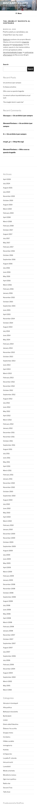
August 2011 (7, 449)
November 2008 (9, 589)
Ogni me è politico (9, 779)
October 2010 (8, 491)
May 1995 (6, 686)
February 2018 (8, 226)
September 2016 (9, 259)
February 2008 (8, 627)
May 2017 (6, 243)
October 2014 (8, 323)
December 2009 (9, 534)
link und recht (8, 762)
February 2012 (8, 424)
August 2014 (7, 327)
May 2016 (6, 276)
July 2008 (6, 605)
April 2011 (6, 466)
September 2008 (9, 597)
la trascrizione (18, 45)
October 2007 (8, 639)
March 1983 (7, 690)
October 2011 (8, 441)
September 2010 (9, 496)
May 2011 (6, 462)
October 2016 (8, 255)
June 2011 (6, 458)
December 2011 (8, 432)
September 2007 (9, 643)
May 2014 (6, 340)
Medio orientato (9, 771)
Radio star (6, 783)
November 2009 (9, 538)
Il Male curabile (8, 741)
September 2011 (9, 445)
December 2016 (9, 251)
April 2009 (7, 567)
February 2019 (8, 213)
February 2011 (8, 475)
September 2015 (9, 306)
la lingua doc (7, 754)
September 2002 (9, 677)
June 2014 (6, 335)
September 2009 (9, 546)
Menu (20, 13)
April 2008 (7, 618)
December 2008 (9, 584)
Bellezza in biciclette (10, 712)
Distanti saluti (15, 3)
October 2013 (8, 357)
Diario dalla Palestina (10, 724)
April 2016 (7, 281)
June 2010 (6, 508)
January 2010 (8, 529)
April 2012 (6, 416)
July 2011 (6, 454)
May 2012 (6, 411)
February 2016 (8, 289)
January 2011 (7, 479)
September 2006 (9, 656)
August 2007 (8, 648)
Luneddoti (7, 766)
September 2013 (9, 361)
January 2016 (8, 293)
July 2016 (6, 268)
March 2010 (7, 521)
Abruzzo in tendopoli (10, 703)
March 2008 (7, 622)
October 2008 (8, 593)
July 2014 (6, 331)
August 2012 (7, 399)
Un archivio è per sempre (12, 83)
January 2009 (8, 580)
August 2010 (7, 500)
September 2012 (9, 394)
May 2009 (6, 563)
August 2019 (7, 205)
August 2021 (7, 188)
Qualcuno (6, 39)
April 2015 (7, 314)
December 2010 (9, 483)
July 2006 (6, 660)
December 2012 (9, 382)
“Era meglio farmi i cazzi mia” (13, 102)
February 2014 (8, 344)
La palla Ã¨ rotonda (9, 758)
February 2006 (8, 665)
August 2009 (8, 551)
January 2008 (8, 631)
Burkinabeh (7, 716)
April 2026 (7, 179)
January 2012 (8, 428)
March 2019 (7, 209)
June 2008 (7, 610)
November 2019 (9, 196)
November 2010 (9, 487)
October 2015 (8, 302)
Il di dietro (6, 737)
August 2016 (7, 264)
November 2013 (9, 352)
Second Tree (7, 788)
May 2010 (6, 513)
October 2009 (8, 542)
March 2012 (7, 420)
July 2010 (6, 504)
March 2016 (7, 285)
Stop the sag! (18, 142)
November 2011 (8, 437)
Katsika (6, 750)
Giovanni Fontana (10, 123)
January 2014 (8, 348)
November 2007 (9, 635)
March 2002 (7, 681)
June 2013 (6, 365)
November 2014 (9, 319)
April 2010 (7, 517)
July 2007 (6, 652)
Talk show (6, 792)
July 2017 (6, 238)
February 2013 (8, 378)
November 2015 (9, 297)
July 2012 (6, 403)
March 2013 (7, 373)
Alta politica (7, 707)
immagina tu (7, 745)
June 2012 (6, 407)
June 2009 (7, 559)
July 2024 (6, 183)
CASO (5, 720)
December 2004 (9, 669)
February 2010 (8, 525)
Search (5, 64)
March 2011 (7, 470)
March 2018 (7, 221)
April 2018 (7, 217)
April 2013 (7, 369)
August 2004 (8, 673)
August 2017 (7, 234)
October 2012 (8, 390)
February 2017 (8, 247)
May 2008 (6, 614)
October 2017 (8, 230)
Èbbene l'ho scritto (10, 728)
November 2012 (9, 386)
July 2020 (6, 192)
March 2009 (7, 572)
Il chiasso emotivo (9, 87)
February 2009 (8, 576)
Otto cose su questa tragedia (13, 91)
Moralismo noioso (9, 775)
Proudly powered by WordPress (13, 803)
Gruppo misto (8, 733)
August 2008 (8, 601)
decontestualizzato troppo (12, 52)
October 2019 (8, 200)
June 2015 (6, 310)
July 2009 (6, 555)
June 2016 (6, 272)
